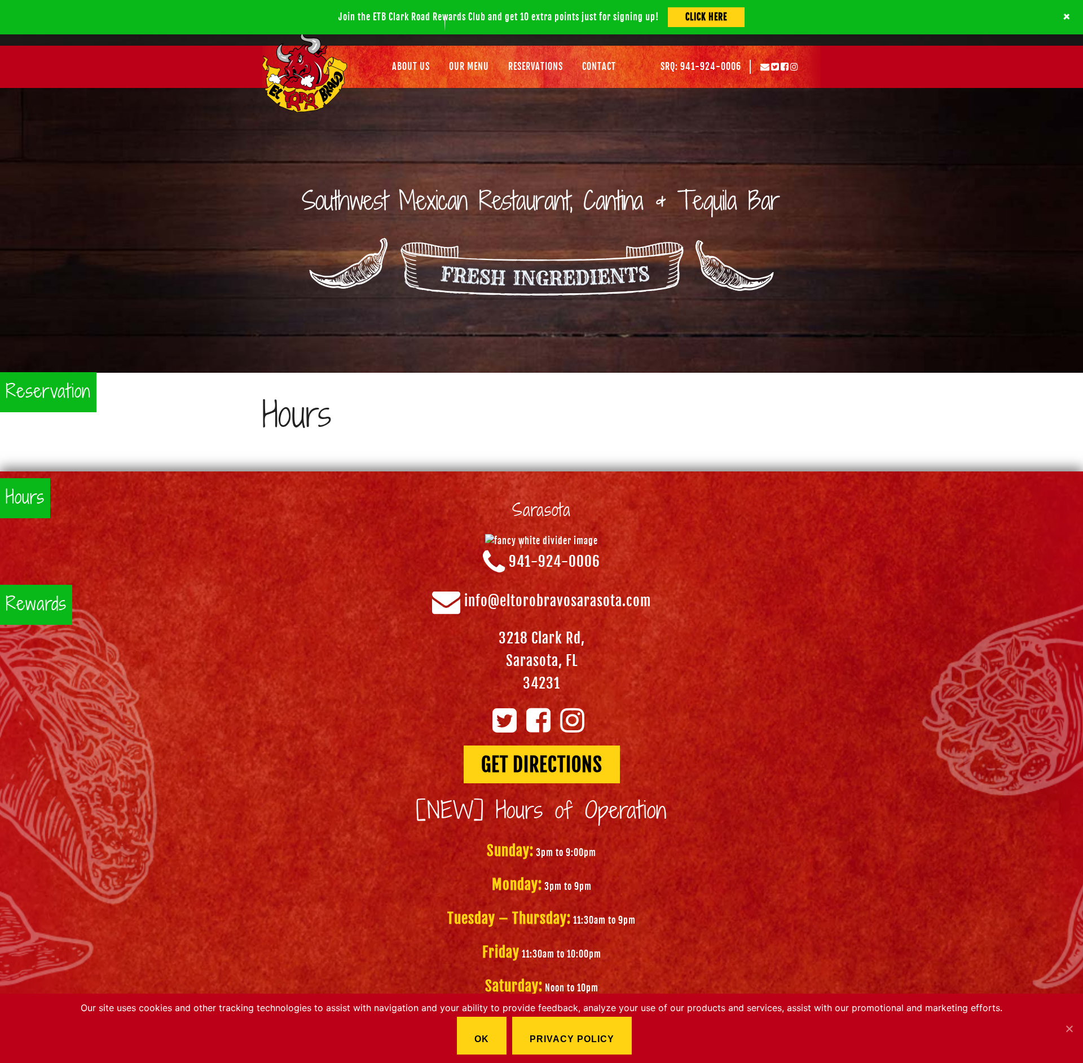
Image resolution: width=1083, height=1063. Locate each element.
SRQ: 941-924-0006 (701, 66)
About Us (411, 66)
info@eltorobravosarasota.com (557, 601)
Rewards (36, 605)
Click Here (706, 17)
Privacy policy (572, 1039)
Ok (481, 1039)
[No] (1069, 1028)
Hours (25, 498)
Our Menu (469, 66)
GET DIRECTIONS (541, 765)
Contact (599, 66)
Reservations (535, 66)
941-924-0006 (554, 562)
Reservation (48, 392)
